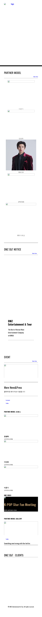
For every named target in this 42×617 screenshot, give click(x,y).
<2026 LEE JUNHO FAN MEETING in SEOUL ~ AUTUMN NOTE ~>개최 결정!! (18, 265)
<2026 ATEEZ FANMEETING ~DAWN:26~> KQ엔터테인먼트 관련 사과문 (20, 288)
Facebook (8, 400)
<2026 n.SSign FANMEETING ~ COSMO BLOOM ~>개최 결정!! (20, 280)
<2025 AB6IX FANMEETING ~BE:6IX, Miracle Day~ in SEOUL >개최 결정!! (20, 303)
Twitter (7, 403)
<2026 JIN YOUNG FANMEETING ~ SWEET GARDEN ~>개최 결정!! (20, 257)
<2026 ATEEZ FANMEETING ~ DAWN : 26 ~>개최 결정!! (20, 296)
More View (35, 77)
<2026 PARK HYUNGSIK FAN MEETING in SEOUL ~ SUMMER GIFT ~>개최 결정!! (20, 273)
